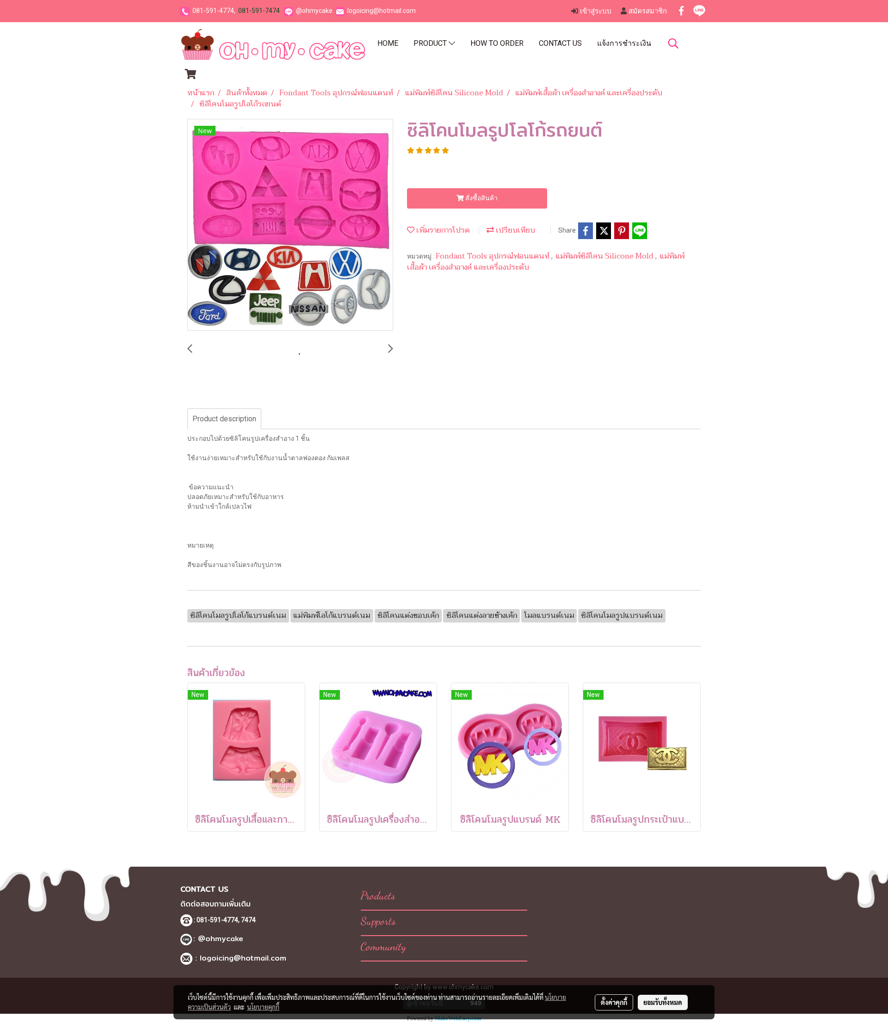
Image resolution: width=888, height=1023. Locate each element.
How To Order (497, 43)
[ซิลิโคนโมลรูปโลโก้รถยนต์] (290, 225)
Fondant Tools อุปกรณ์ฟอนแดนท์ (493, 256)
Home (387, 43)
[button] (673, 43)
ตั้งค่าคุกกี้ (614, 1002)
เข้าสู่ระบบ (594, 11)
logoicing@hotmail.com (381, 10)
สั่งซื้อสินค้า (481, 198)
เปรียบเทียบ (514, 230)
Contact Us (560, 43)
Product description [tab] (224, 418)
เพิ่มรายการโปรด (442, 230)
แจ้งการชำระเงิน (624, 43)
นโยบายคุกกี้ (263, 1007)
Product (431, 43)
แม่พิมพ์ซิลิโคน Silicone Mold (605, 256)
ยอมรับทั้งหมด (662, 1002)
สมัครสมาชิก (647, 11)
